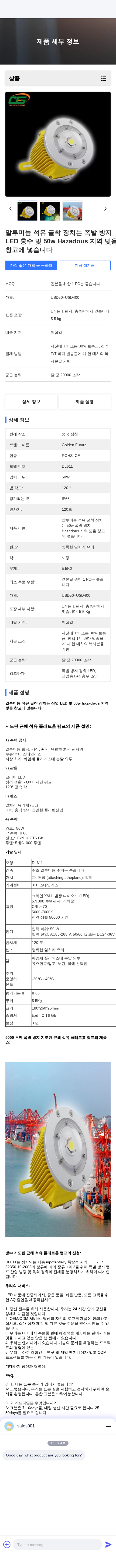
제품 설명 (85, 401)
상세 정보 (31, 401)
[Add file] (7, 1544)
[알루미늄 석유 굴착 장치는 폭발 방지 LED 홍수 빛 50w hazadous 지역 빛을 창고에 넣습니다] (58, 144)
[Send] (108, 1544)
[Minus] (108, 1426)
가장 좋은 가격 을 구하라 (31, 265)
